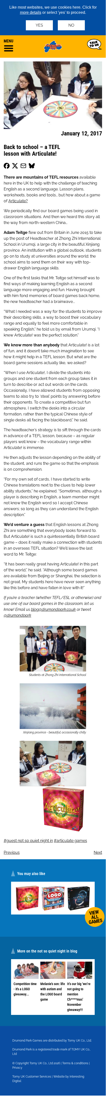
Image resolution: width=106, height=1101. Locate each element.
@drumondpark (17, 615)
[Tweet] (15, 166)
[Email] (23, 166)
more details (30, 12)
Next (98, 852)
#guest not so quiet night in (28, 840)
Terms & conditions (75, 1063)
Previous (12, 852)
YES (39, 25)
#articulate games (70, 840)
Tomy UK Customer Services (31, 1076)
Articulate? (18, 201)
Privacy (17, 1067)
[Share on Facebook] (7, 166)
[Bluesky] (32, 166)
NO (71, 25)
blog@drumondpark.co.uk (53, 609)
